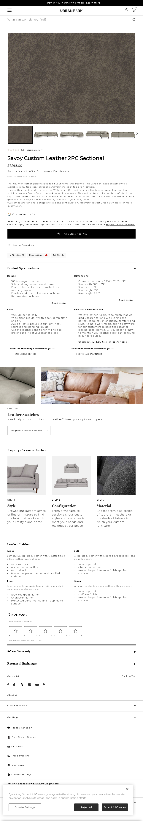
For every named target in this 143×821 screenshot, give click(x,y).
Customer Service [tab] (17, 705)
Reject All (86, 807)
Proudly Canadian (22, 727)
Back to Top (129, 676)
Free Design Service (24, 737)
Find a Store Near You (74, 234)
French (31, 354)
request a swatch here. (120, 224)
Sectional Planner (89, 354)
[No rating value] (14, 150)
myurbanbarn (19, 765)
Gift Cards (17, 746)
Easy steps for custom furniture (27, 450)
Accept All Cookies (115, 807)
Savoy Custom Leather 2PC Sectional (55, 158)
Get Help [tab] (12, 717)
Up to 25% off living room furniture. (74, 2)
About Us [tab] (12, 695)
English (20, 354)
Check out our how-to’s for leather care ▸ (103, 342)
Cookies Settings (21, 774)
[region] (68, 800)
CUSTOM (12, 408)
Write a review (34, 150)
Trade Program (20, 755)
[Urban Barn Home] (71, 10)
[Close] (127, 789)
